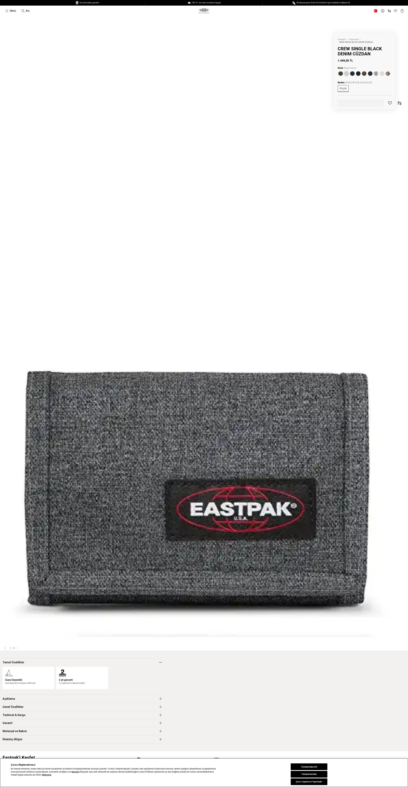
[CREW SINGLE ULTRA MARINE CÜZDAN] (370, 73)
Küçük (343, 88)
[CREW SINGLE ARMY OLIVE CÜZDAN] (364, 73)
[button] (5, 648)
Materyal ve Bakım (15, 731)
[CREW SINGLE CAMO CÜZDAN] (340, 73)
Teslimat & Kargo (14, 715)
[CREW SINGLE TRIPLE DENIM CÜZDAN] (352, 73)
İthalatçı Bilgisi (12, 739)
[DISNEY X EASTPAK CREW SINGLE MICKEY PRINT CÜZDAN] (388, 73)
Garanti (7, 723)
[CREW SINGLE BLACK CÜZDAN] (358, 73)
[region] (204, 772)
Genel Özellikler (13, 706)
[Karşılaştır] (389, 11)
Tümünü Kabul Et (309, 767)
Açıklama (9, 698)
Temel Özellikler (13, 662)
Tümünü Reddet (309, 774)
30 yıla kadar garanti (89, 3)
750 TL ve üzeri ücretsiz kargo (206, 3)
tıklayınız (46, 775)
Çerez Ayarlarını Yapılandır (309, 782)
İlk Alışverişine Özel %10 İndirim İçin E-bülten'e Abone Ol (323, 3)
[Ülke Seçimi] (376, 11)
